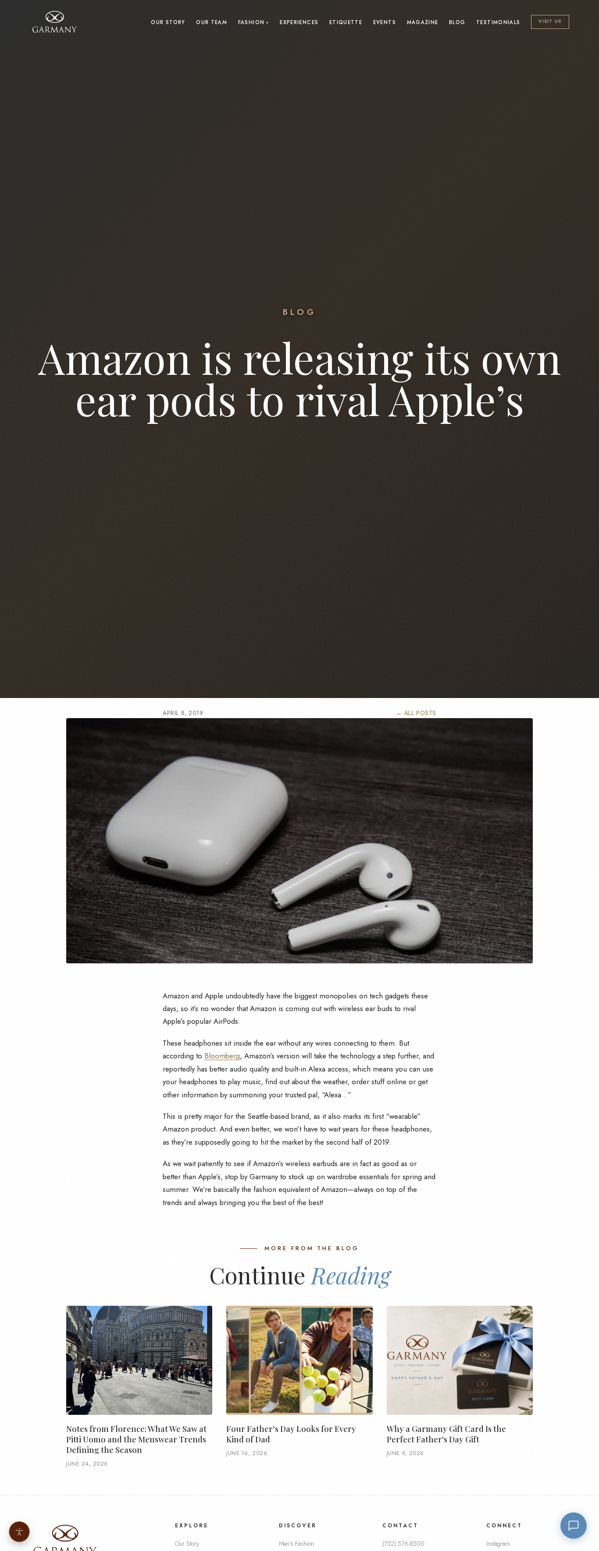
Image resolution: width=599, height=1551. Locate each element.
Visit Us (549, 21)
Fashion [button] (251, 22)
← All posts (416, 713)
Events (384, 22)
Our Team (211, 22)
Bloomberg (222, 1055)
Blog (457, 22)
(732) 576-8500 (403, 1543)
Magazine (423, 22)
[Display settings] (19, 1531)
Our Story (168, 22)
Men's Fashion (296, 1543)
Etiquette (345, 22)
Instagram (498, 1543)
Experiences (299, 22)
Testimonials (498, 22)
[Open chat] (573, 1525)
